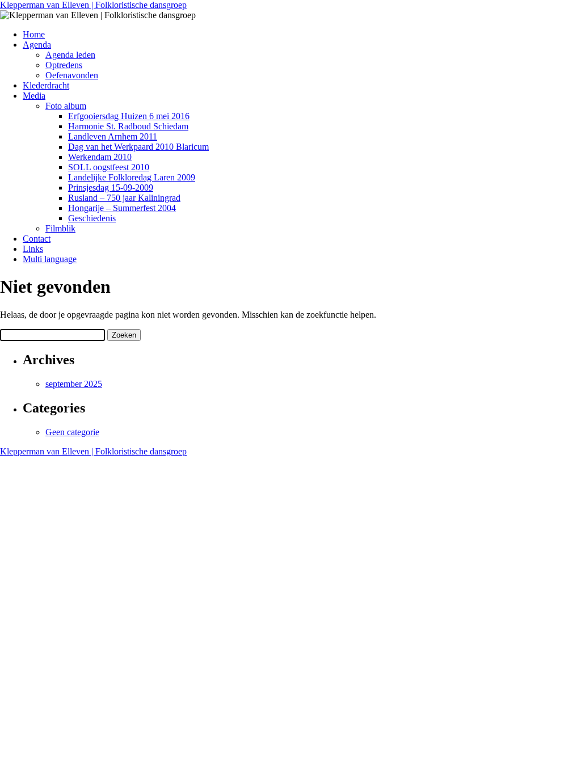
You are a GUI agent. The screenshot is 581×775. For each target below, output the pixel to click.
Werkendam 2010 (100, 157)
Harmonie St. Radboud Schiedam (128, 126)
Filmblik (60, 228)
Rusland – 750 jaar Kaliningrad (124, 198)
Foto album (65, 106)
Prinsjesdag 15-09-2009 (110, 187)
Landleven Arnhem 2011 (112, 136)
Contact (36, 238)
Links (33, 249)
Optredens (63, 65)
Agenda (37, 44)
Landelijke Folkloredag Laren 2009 (131, 177)
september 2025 (73, 384)
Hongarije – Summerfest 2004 (122, 208)
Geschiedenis (92, 218)
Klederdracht (46, 85)
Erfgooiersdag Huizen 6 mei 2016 (129, 116)
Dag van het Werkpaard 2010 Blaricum (138, 146)
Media (34, 95)
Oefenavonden (71, 75)
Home (34, 34)
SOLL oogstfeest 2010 (108, 167)
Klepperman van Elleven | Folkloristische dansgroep (93, 5)
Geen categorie (72, 432)
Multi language (50, 259)
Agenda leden (70, 55)
